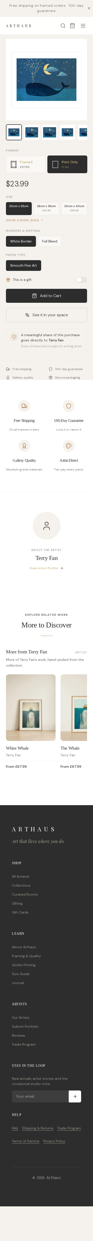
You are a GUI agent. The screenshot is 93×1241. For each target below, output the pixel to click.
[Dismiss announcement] (89, 8)
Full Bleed (49, 241)
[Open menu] (83, 26)
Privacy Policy (54, 1141)
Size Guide (21, 974)
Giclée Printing (23, 965)
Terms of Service (25, 1141)
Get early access (70, 1225)
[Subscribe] (75, 1096)
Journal (18, 983)
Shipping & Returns (37, 1128)
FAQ (15, 1128)
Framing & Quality (26, 956)
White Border (21, 241)
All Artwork (20, 876)
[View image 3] (50, 132)
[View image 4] (67, 132)
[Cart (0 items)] (72, 25)
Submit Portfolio (25, 1026)
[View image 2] (32, 132)
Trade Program (24, 1044)
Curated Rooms (25, 894)
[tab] (26, 164)
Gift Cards (20, 912)
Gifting (17, 903)
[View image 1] (14, 132)
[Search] (63, 25)
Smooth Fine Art (23, 265)
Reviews (18, 1035)
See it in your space (50, 314)
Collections (21, 885)
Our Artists (21, 1017)
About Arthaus (24, 947)
